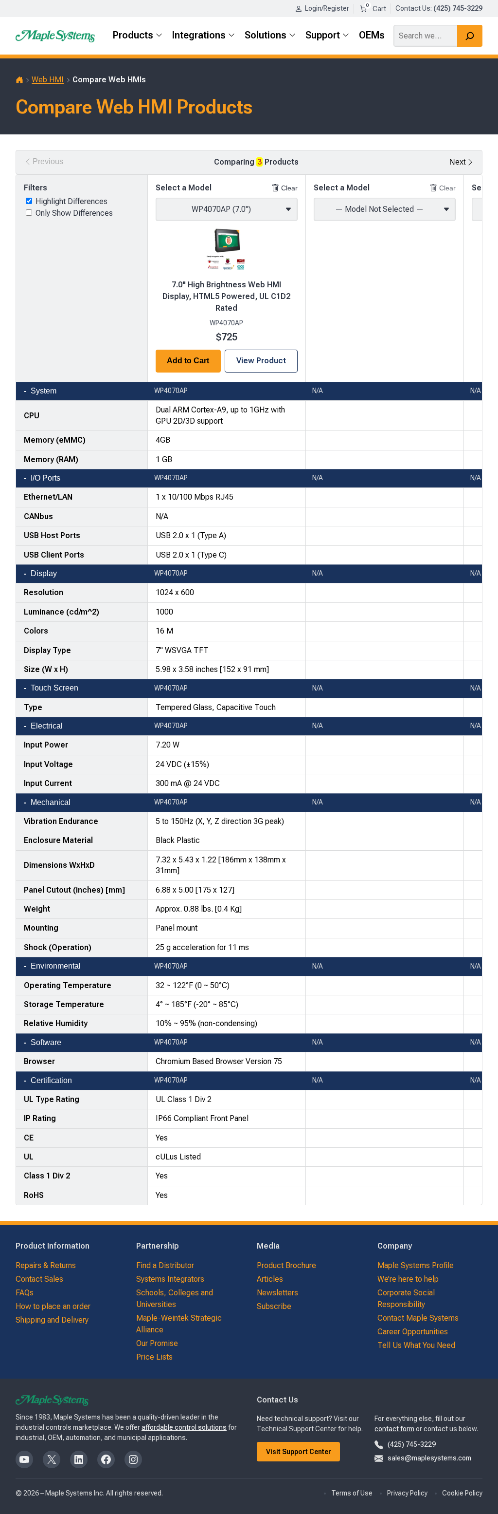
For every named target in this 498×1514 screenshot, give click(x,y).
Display (44, 573)
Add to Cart (188, 360)
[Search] (469, 36)
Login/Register (327, 8)
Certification (51, 1080)
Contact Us (412, 8)
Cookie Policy (462, 1493)
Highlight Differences (71, 201)
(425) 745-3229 (412, 1444)
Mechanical (51, 802)
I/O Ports (45, 478)
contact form (394, 1429)
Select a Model (184, 187)
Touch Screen (54, 688)
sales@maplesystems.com (429, 1458)
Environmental (56, 966)
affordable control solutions (184, 1427)
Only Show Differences (74, 213)
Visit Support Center (298, 1452)
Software (46, 1042)
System (43, 391)
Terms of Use (352, 1493)
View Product (261, 360)
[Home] (19, 80)
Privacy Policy (407, 1493)
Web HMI (48, 79)
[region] (249, 689)
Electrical (47, 726)
